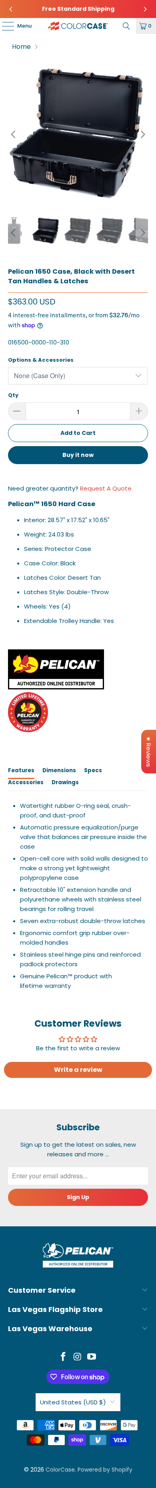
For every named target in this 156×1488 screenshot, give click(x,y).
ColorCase (60, 1470)
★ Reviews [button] (148, 751)
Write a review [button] (78, 1069)
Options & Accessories (41, 360)
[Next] (145, 9)
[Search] (126, 26)
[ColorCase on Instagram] (78, 1357)
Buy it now (78, 455)
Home (21, 46)
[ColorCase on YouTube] (92, 1357)
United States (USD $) (73, 1402)
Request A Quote (106, 488)
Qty (13, 395)
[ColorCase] (78, 26)
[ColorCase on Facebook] (63, 1357)
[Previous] (11, 9)
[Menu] (4, 26)
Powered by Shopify (105, 1470)
